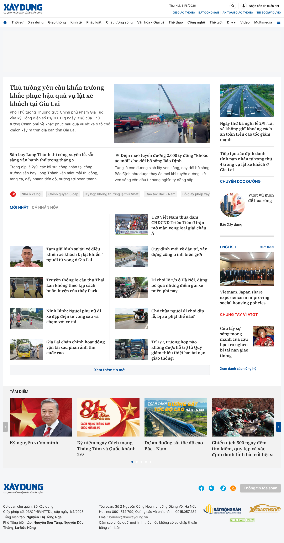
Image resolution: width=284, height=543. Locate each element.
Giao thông (57, 22)
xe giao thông (184, 12)
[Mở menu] (279, 22)
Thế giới (216, 22)
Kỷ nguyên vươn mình (34, 443)
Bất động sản (209, 12)
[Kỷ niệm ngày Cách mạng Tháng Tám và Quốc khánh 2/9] (108, 417)
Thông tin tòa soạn (260, 488)
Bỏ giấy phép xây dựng (201, 194)
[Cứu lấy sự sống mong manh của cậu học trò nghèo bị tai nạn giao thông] (263, 336)
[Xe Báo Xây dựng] (265, 508)
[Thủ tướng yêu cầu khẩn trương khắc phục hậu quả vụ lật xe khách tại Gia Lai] (162, 113)
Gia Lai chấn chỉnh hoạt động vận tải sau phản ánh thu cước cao (75, 347)
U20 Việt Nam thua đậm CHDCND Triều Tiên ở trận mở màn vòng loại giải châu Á (178, 225)
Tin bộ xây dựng (269, 12)
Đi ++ (231, 22)
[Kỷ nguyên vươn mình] (41, 417)
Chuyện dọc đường (240, 181)
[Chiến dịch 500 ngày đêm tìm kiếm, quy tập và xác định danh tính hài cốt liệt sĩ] (243, 417)
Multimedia (263, 22)
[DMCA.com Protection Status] (242, 520)
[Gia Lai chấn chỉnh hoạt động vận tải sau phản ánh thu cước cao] (26, 349)
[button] (132, 462)
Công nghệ (196, 22)
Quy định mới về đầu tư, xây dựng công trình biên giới (179, 251)
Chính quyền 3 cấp (63, 194)
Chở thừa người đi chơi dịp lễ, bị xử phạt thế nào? (177, 313)
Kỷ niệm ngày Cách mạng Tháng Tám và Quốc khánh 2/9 (106, 449)
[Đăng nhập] (244, 6)
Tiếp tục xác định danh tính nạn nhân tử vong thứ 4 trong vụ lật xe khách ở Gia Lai (246, 161)
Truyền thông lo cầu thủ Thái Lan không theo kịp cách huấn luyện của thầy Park (75, 285)
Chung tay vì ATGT (239, 315)
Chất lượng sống (119, 22)
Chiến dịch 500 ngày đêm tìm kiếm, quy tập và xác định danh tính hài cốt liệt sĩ (243, 449)
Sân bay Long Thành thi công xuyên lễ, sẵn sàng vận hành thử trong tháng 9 (52, 157)
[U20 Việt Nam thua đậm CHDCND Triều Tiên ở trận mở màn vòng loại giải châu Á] (131, 224)
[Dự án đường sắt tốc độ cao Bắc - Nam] (175, 417)
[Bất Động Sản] (222, 509)
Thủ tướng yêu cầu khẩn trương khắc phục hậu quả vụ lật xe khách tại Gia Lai (57, 96)
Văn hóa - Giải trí (150, 22)
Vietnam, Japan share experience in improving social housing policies (244, 297)
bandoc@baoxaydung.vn (128, 517)
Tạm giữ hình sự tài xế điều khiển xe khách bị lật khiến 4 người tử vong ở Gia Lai (75, 254)
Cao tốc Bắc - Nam (160, 194)
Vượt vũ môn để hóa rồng (261, 197)
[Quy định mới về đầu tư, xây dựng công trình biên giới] (131, 256)
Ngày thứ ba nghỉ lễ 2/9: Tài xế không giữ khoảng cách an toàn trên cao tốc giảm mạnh (247, 131)
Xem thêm (267, 247)
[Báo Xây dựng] (23, 8)
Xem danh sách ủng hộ (238, 368)
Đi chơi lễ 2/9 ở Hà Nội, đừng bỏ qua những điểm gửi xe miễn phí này (179, 285)
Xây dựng (35, 22)
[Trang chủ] (5, 22)
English (228, 247)
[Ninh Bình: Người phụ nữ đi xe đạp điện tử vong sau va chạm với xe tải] (26, 318)
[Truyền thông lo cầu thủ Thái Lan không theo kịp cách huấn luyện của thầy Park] (26, 287)
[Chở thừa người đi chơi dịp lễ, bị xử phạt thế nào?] (131, 318)
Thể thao (176, 22)
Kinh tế (76, 22)
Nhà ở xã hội (31, 194)
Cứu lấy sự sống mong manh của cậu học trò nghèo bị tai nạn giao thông (234, 342)
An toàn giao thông (237, 12)
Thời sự (17, 22)
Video (245, 22)
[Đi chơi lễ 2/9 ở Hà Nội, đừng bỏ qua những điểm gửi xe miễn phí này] (131, 287)
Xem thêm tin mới (110, 370)
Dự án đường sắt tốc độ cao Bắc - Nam (173, 446)
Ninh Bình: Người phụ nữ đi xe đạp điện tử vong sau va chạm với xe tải (73, 316)
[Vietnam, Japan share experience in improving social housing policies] (247, 269)
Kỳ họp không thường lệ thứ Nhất (111, 194)
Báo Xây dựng (231, 224)
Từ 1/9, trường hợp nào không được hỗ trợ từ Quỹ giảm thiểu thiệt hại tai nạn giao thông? (178, 350)
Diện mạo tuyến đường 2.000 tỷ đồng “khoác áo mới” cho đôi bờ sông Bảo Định (161, 157)
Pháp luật (93, 22)
